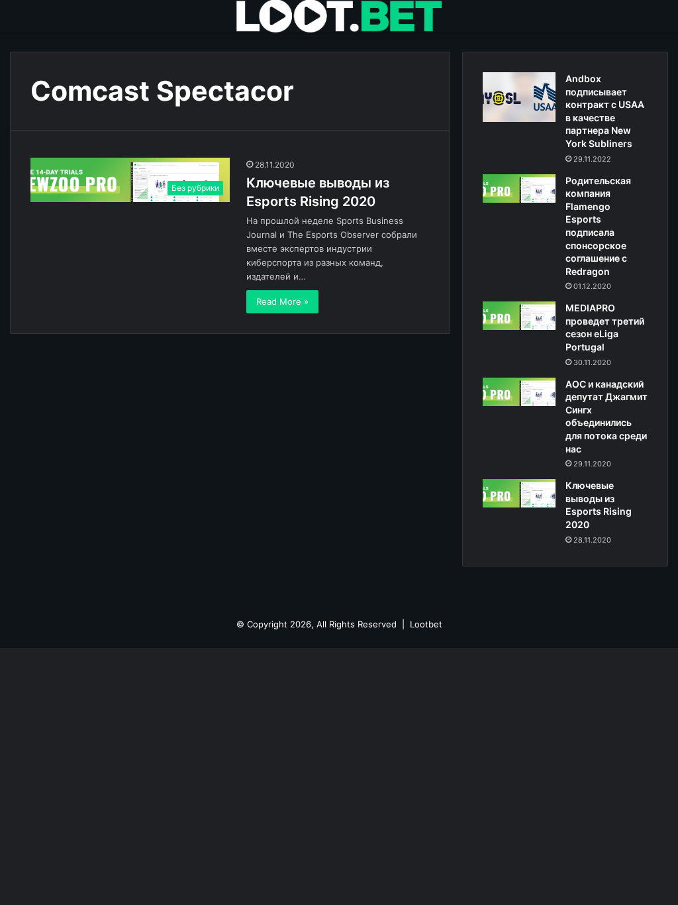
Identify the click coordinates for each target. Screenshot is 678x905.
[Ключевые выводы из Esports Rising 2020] (519, 493)
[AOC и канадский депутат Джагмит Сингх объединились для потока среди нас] (519, 392)
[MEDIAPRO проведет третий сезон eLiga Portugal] (519, 315)
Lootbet (426, 624)
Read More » (282, 301)
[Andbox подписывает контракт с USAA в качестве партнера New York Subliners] (519, 97)
